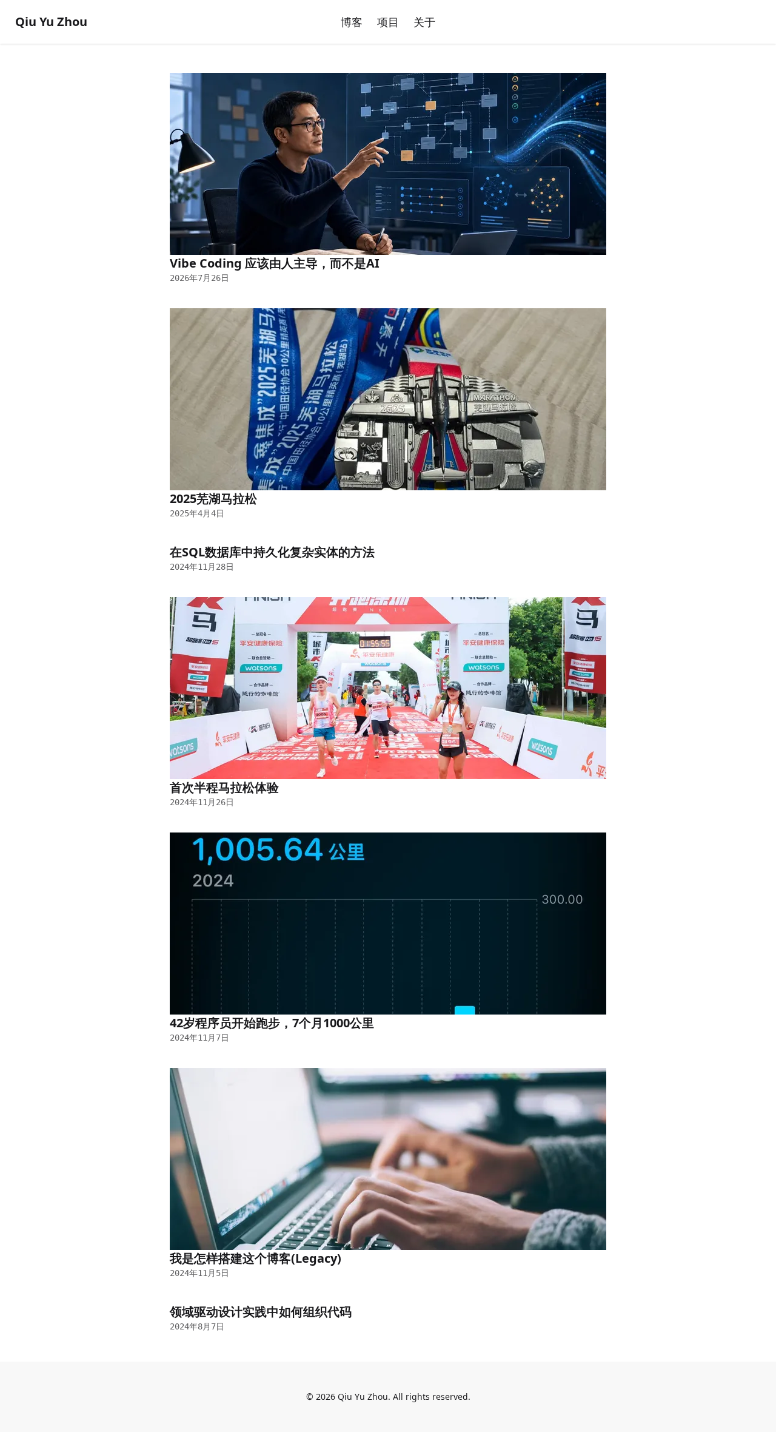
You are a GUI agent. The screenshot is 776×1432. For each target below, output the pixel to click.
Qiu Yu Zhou (51, 21)
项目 (388, 22)
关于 (424, 22)
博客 (352, 22)
